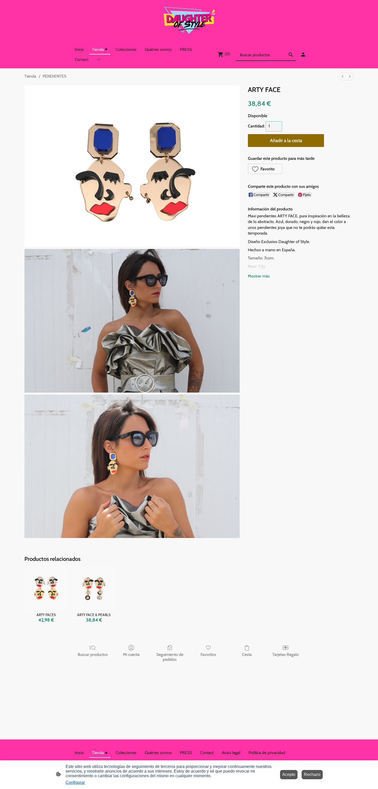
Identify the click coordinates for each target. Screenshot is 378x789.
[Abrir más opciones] (99, 59)
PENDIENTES (54, 76)
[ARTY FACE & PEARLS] (93, 587)
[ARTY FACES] (46, 587)
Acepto (288, 774)
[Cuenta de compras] (303, 54)
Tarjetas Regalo (285, 654)
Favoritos (208, 654)
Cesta (247, 654)
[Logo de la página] (189, 20)
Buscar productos (93, 654)
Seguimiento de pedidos (169, 657)
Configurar (75, 782)
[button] (265, 169)
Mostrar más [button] (259, 276)
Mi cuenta (131, 654)
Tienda (30, 76)
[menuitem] (342, 76)
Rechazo (312, 774)
